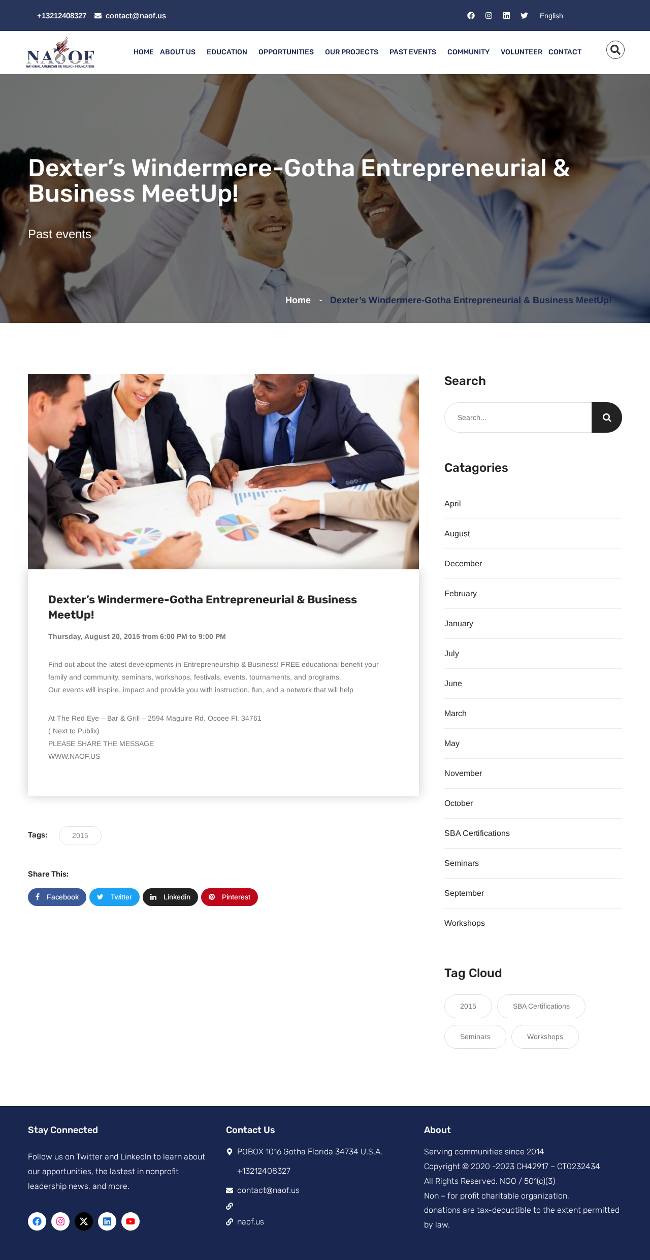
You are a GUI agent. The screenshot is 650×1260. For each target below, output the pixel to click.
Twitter (120, 897)
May (452, 743)
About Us (178, 52)
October (458, 803)
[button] (615, 50)
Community (468, 52)
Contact (564, 52)
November (463, 773)
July (451, 653)
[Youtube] (130, 1221)
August (457, 533)
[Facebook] (470, 15)
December (463, 563)
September (464, 893)
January (458, 623)
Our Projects (351, 52)
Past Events (412, 52)
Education (227, 52)
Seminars (461, 863)
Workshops (464, 923)
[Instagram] (488, 15)
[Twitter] (524, 15)
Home (144, 52)
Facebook (62, 897)
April (452, 503)
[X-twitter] (84, 1221)
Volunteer (521, 52)
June (453, 683)
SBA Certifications (477, 833)
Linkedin (175, 897)
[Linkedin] (506, 15)
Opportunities (286, 52)
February (460, 593)
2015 (80, 835)
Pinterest (235, 897)
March (455, 713)
